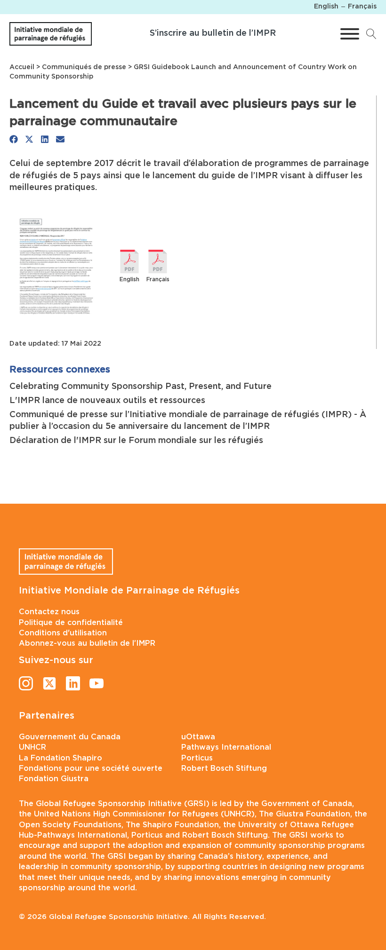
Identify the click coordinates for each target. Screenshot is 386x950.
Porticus (197, 758)
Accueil (21, 67)
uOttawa (198, 737)
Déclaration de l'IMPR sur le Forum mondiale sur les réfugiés (136, 440)
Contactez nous (49, 612)
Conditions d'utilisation (63, 633)
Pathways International (226, 747)
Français (157, 279)
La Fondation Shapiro (60, 758)
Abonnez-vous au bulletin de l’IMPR (87, 643)
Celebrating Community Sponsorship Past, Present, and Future (140, 386)
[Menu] (349, 34)
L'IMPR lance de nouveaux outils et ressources (107, 400)
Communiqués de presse (84, 67)
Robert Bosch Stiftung (224, 768)
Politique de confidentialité (71, 622)
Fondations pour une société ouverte (90, 768)
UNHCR (32, 747)
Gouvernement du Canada (70, 737)
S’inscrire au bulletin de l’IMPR (213, 33)
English (129, 279)
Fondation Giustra (53, 779)
